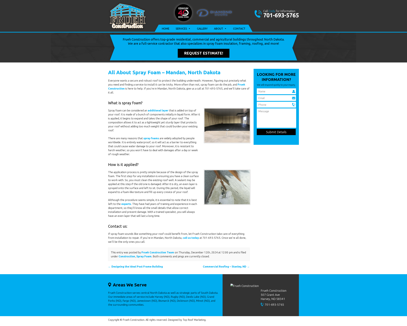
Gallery (202, 28)
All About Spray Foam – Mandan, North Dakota (164, 72)
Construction (127, 256)
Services (181, 28)
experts (126, 203)
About (218, 28)
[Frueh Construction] (127, 29)
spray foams (151, 138)
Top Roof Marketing (194, 319)
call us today (191, 237)
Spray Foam (144, 256)
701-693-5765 (281, 15)
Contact (239, 28)
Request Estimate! (203, 53)
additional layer (158, 110)
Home (165, 28)
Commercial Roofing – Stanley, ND (226, 266)
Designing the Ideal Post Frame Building (135, 266)
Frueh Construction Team (157, 252)
